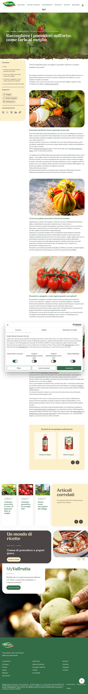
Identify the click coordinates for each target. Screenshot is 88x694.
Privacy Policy (81, 684)
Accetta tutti (69, 368)
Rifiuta (19, 368)
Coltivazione (10, 102)
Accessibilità (36, 673)
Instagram (66, 667)
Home (7, 31)
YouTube (65, 670)
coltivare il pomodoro (51, 84)
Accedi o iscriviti (13, 587)
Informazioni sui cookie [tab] (70, 330)
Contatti (34, 670)
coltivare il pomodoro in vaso (42, 148)
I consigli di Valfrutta (23, 31)
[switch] (34, 361)
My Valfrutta (6, 676)
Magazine (75, 5)
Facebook (65, 664)
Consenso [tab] (18, 330)
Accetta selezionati (44, 368)
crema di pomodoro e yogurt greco (45, 409)
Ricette (67, 5)
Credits (68, 688)
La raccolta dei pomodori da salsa (13, 84)
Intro (5, 66)
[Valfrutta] (9, 4)
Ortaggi (8, 94)
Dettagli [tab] (44, 330)
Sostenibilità (47, 5)
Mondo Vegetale (11, 98)
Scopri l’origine (33, 5)
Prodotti (4, 667)
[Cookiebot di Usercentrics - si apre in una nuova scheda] (73, 325)
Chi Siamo (5, 664)
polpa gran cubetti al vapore (50, 372)
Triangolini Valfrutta (38, 667)
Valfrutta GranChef (38, 664)
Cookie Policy (70, 684)
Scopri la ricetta (13, 559)
